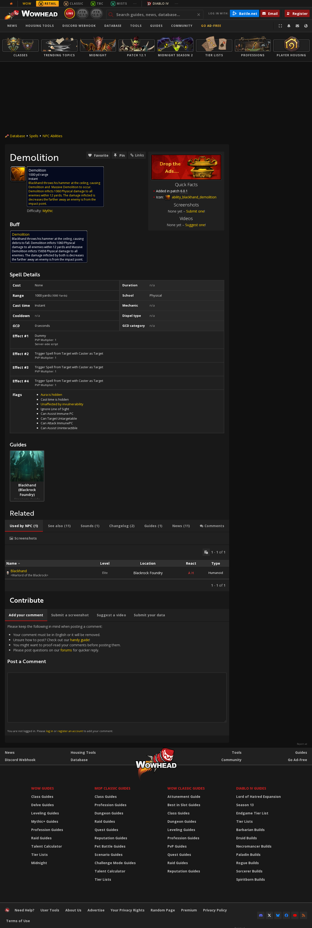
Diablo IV (161, 3)
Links (139, 155)
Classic (76, 3)
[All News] (11, 4)
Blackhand (18, 571)
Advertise (96, 910)
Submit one (195, 211)
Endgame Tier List (252, 813)
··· (135, 3)
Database (113, 26)
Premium (189, 910)
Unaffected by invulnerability (62, 404)
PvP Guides (177, 846)
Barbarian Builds (250, 829)
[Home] (32, 13)
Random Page (163, 910)
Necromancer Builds (254, 846)
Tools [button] (136, 26)
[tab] (24, 526)
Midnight (39, 862)
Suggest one (195, 224)
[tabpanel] (117, 568)
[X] (269, 915)
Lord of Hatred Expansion (258, 796)
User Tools (49, 910)
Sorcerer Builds (249, 871)
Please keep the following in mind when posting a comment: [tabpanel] (64, 678)
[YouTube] (295, 915)
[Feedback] (297, 25)
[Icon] (18, 174)
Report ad (302, 744)
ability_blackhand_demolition (193, 197)
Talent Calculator (46, 846)
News (12, 26)
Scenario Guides (109, 854)
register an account (70, 731)
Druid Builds (246, 838)
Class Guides (42, 796)
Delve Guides (42, 804)
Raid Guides (41, 838)
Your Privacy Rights (128, 910)
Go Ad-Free (211, 26)
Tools (237, 752)
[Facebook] (286, 915)
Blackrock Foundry (148, 572)
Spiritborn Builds (250, 879)
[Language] (306, 25)
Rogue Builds (247, 862)
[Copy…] (206, 552)
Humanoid (215, 573)
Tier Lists (39, 854)
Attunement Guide (183, 796)
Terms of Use (18, 920)
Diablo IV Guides (251, 788)
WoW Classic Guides (186, 788)
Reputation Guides (111, 838)
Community (182, 26)
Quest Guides (106, 829)
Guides (156, 26)
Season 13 (245, 804)
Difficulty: (34, 210)
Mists (122, 3)
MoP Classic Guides (112, 788)
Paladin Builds (248, 854)
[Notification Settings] (288, 25)
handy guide (79, 640)
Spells (33, 136)
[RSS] (303, 915)
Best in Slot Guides (183, 804)
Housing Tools (83, 752)
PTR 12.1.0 (82, 13)
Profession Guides (47, 829)
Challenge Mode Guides (115, 862)
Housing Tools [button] (40, 26)
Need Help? (24, 910)
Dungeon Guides (109, 813)
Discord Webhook (79, 26)
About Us (73, 910)
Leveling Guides (45, 813)
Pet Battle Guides (110, 846)
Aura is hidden (51, 394)
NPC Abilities (52, 136)
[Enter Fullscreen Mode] (280, 25)
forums (66, 650)
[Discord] (260, 915)
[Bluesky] (278, 915)
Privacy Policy (215, 910)
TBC (100, 3)
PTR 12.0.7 (96, 13)
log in (49, 731)
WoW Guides (42, 788)
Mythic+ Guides (44, 821)
